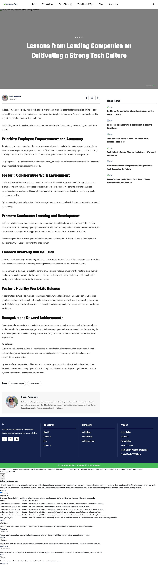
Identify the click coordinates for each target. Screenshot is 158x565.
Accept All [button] (12, 472)
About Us (46, 432)
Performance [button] (3, 529)
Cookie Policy (126, 432)
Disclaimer (125, 437)
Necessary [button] (3, 490)
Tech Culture (47, 4)
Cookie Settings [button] (4, 472)
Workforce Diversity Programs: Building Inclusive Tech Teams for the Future (129, 167)
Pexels (154, 86)
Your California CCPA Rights (131, 454)
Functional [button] (3, 520)
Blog (101, 4)
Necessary (5, 493)
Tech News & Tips (85, 4)
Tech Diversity (65, 4)
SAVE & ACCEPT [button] (4, 563)
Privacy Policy (126, 441)
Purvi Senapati (15, 96)
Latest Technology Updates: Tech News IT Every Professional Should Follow (128, 181)
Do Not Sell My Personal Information (134, 450)
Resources (113, 4)
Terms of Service (127, 445)
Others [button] (1, 555)
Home (34, 4)
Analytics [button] (2, 538)
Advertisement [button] (4, 546)
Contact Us (47, 437)
